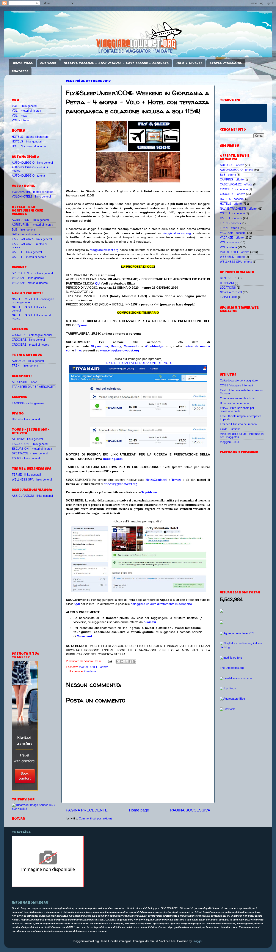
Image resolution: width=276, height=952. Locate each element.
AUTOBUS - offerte (232, 165)
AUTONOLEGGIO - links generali (32, 162)
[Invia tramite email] (118, 661)
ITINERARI (227, 283)
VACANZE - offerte (232, 237)
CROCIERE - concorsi (234, 189)
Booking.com (112, 458)
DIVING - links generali (26, 419)
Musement (84, 636)
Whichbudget (155, 346)
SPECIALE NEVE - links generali (32, 273)
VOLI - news (19, 115)
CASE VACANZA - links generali (32, 239)
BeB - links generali (24, 229)
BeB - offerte (228, 174)
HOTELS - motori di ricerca (29, 146)
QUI (97, 283)
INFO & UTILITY (189, 62)
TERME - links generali (26, 474)
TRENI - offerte (229, 227)
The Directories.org (232, 667)
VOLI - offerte (228, 247)
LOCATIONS (228, 287)
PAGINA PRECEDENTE (87, 810)
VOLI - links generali (24, 106)
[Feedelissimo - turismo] (236, 678)
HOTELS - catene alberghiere (30, 136)
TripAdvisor (149, 492)
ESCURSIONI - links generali (30, 444)
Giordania (90, 671)
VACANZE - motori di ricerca (30, 283)
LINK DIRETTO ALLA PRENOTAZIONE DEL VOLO (138, 363)
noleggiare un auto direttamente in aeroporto (161, 604)
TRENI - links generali (25, 365)
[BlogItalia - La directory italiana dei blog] (242, 647)
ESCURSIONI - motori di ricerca (32, 448)
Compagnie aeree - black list (238, 398)
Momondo (131, 346)
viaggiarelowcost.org (177, 233)
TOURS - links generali (26, 458)
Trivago (176, 479)
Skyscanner (99, 346)
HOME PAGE (23, 62)
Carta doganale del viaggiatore (239, 380)
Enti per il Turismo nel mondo (238, 424)
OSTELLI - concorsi (232, 213)
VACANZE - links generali (28, 278)
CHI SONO (48, 62)
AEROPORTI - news (25, 382)
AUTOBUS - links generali (28, 360)
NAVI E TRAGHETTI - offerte (238, 208)
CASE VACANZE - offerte (236, 184)
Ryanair (82, 325)
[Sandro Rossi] (48, 886)
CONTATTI (20, 70)
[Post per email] (110, 661)
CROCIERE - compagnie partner (32, 335)
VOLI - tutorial (20, 120)
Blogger (197, 941)
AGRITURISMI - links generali (30, 219)
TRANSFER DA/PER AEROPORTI (34, 386)
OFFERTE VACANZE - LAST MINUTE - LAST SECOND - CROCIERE (116, 62)
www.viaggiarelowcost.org (119, 350)
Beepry (116, 346)
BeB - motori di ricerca (26, 234)
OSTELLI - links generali (27, 252)
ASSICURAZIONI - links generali (32, 495)
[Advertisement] (37, 84)
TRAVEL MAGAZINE (226, 62)
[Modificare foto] (231, 657)
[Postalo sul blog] (122, 661)
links (78, 350)
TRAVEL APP (228, 297)
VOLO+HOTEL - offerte (93, 667)
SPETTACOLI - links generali (30, 453)
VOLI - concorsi (230, 242)
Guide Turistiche (230, 429)
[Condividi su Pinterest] (134, 661)
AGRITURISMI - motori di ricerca (32, 224)
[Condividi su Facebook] (130, 661)
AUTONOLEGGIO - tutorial (28, 175)
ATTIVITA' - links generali (28, 439)
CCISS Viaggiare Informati (236, 385)
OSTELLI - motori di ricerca (29, 257)
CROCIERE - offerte (232, 194)
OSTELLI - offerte (231, 218)
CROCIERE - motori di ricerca (30, 344)
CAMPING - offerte (232, 179)
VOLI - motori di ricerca (26, 110)
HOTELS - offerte (231, 203)
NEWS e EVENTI (231, 292)
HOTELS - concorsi (232, 199)
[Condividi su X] (126, 661)
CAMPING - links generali (28, 403)
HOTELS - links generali (27, 141)
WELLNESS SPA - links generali (32, 479)
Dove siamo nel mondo (234, 403)
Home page (139, 810)
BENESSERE (228, 278)
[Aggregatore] (237, 633)
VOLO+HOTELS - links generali (32, 196)
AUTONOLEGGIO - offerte (236, 169)
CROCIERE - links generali (28, 339)
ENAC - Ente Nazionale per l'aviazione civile (237, 409)
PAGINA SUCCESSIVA (190, 810)
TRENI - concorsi (231, 223)
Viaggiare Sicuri (230, 442)
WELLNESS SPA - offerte (236, 261)
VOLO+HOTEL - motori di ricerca (32, 191)
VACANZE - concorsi (233, 232)
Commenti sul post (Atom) (95, 818)
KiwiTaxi (150, 622)
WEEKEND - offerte (232, 256)
